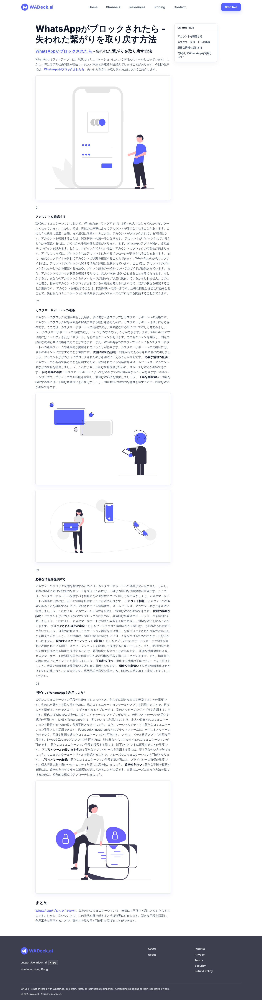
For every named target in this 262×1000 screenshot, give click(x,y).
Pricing (160, 7)
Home (93, 7)
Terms (199, 960)
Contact (180, 7)
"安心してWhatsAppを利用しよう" (195, 55)
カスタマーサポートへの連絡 (194, 41)
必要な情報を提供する (190, 47)
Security (200, 965)
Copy (53, 962)
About (152, 954)
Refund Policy (204, 971)
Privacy (200, 954)
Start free (231, 7)
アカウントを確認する (190, 36)
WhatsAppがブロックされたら (63, 51)
